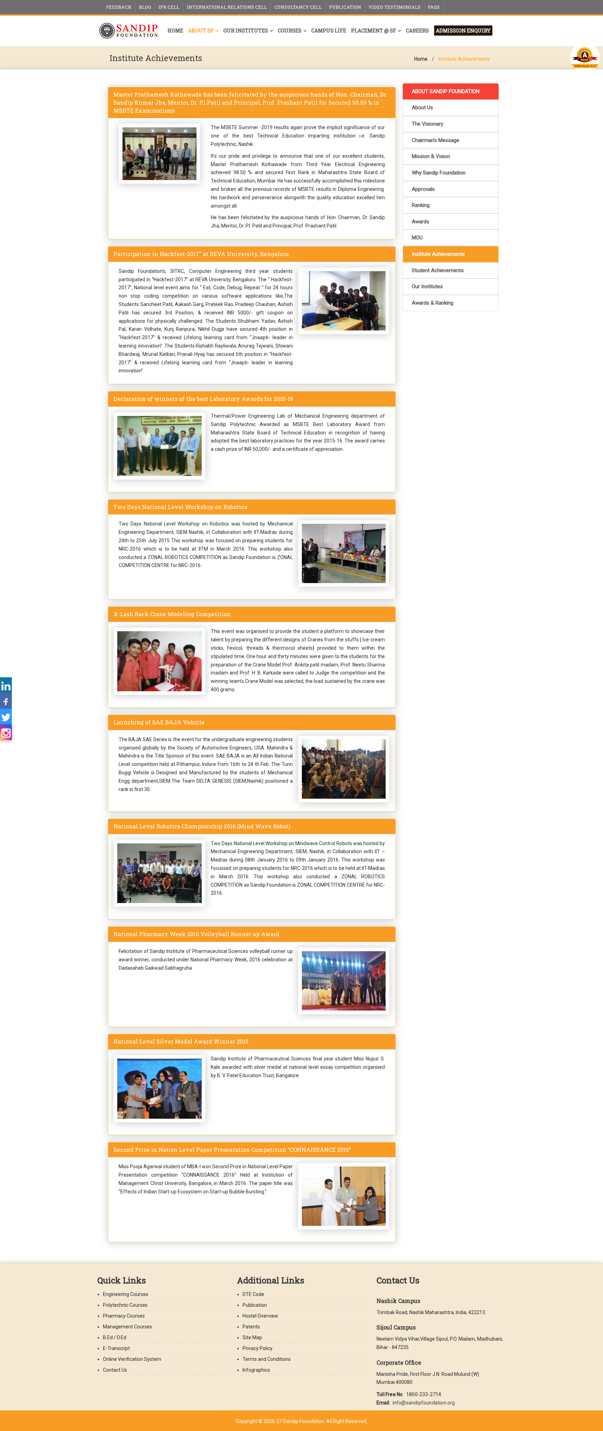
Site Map (252, 1337)
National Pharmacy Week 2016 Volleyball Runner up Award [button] (196, 934)
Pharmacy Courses (124, 1316)
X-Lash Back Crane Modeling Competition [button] (172, 614)
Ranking (421, 205)
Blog (145, 7)
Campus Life (328, 30)
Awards (420, 221)
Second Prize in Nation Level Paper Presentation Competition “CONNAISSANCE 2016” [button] (232, 1149)
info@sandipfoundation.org (424, 1403)
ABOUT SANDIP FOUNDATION (445, 91)
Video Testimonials (394, 7)
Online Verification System (132, 1359)
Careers (417, 30)
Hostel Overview (260, 1316)
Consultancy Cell (298, 7)
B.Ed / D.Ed (114, 1337)
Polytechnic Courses (125, 1305)
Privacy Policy (258, 1348)
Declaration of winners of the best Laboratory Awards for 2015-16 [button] (203, 398)
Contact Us (115, 1370)
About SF (201, 30)
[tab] (251, 102)
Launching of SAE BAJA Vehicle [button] (158, 722)
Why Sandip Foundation (439, 173)
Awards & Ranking (432, 303)
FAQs (434, 7)
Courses (290, 30)
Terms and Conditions (267, 1359)
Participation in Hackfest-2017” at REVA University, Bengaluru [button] (201, 254)
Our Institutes (245, 30)
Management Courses (127, 1326)
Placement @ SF (373, 30)
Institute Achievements (464, 59)
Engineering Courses (125, 1294)
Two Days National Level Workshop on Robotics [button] (180, 506)
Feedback (119, 7)
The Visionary (427, 124)
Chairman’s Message (435, 140)
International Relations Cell (227, 7)
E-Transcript (116, 1348)
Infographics (256, 1370)
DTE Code (253, 1294)
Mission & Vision (431, 156)
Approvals (423, 189)
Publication (345, 7)
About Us (422, 107)
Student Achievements (438, 270)
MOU (417, 237)
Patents (251, 1326)
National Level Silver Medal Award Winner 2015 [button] (180, 1041)
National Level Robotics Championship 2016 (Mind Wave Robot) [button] (201, 826)
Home (175, 30)
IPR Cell (168, 7)
